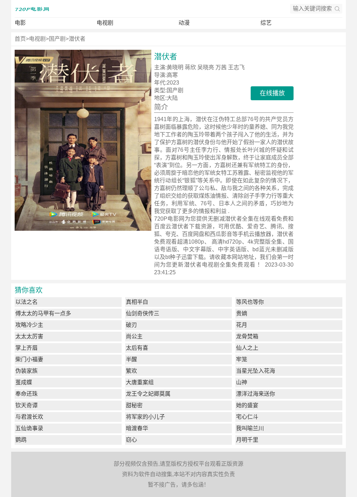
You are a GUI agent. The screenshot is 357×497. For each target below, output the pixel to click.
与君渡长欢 (29, 417)
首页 (20, 39)
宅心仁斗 (247, 417)
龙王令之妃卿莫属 (148, 394)
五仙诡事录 (29, 428)
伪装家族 (26, 371)
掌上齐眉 (26, 348)
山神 (241, 382)
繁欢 (131, 371)
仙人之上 (247, 348)
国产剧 (57, 39)
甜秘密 (134, 405)
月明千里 (247, 440)
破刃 (131, 325)
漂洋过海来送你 (255, 394)
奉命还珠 (26, 394)
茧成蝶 (23, 382)
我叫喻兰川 (250, 428)
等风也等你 (250, 302)
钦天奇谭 (26, 405)
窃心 (131, 440)
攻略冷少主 (29, 325)
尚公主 (134, 336)
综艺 (266, 23)
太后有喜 (137, 348)
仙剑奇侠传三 (142, 313)
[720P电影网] (32, 8)
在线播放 (272, 93)
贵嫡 (241, 313)
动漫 (184, 23)
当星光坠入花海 (255, 371)
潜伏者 (77, 39)
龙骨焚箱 (247, 336)
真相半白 (137, 302)
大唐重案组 (140, 382)
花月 (241, 325)
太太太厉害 (29, 336)
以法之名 (26, 302)
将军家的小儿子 (145, 417)
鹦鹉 (20, 440)
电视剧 (105, 23)
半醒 (131, 359)
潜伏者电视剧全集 (208, 265)
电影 (20, 23)
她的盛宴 (247, 405)
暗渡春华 (137, 428)
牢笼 (241, 359)
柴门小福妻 (29, 359)
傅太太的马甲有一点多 (43, 313)
